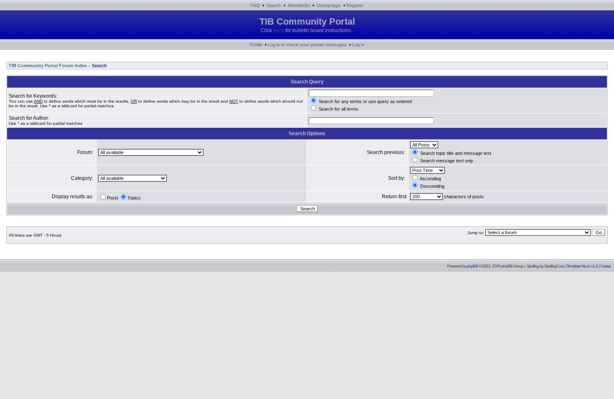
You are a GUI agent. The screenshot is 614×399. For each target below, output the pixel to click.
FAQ (255, 5)
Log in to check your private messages (307, 44)
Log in (358, 44)
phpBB (472, 266)
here (278, 30)
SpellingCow (553, 266)
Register (354, 5)
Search (273, 5)
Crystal (605, 266)
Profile (256, 44)
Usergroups (329, 5)
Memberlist (299, 5)
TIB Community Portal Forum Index (47, 65)
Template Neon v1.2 (582, 266)
